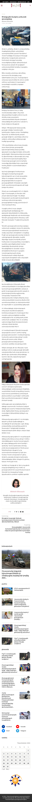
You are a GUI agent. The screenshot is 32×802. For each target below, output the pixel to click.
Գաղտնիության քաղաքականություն (16, 799)
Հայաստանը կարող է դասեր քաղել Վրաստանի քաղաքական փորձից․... (21, 615)
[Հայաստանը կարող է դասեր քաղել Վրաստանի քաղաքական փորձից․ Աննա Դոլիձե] (7, 615)
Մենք (3, 14)
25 (11, 763)
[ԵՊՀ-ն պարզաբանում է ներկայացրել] (7, 591)
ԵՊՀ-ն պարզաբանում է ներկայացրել (22, 589)
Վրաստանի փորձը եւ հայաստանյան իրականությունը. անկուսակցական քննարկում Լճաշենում (21, 602)
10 (7, 757)
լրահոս (4, 584)
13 (20, 757)
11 (11, 757)
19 (15, 760)
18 (11, 760)
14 (24, 757)
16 (4, 760)
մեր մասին (6, 2)
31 (7, 766)
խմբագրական (7, 546)
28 (24, 763)
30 (4, 766)
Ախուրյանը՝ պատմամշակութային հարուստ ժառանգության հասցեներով (9, 716)
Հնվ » (7, 769)
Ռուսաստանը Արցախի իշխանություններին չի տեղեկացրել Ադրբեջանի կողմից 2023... (15, 574)
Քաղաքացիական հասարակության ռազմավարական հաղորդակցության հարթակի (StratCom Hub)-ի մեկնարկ (8, 682)
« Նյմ (3, 769)
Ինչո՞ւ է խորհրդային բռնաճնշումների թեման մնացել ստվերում (21, 640)
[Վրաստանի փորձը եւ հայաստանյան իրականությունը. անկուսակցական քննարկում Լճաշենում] (7, 602)
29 (28, 763)
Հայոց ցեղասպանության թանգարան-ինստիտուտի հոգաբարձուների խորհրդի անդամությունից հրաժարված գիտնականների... (8, 700)
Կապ (28, 2)
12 (15, 757)
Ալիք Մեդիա (26, 798)
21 (24, 760)
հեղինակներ (13, 2)
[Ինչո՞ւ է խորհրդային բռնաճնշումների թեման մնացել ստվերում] (7, 641)
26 (15, 763)
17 (7, 760)
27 (20, 763)
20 (20, 760)
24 (7, 763)
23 (4, 763)
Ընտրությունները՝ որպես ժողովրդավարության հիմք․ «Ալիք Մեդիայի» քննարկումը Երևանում (22, 628)
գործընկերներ (22, 2)
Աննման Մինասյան (7, 21)
